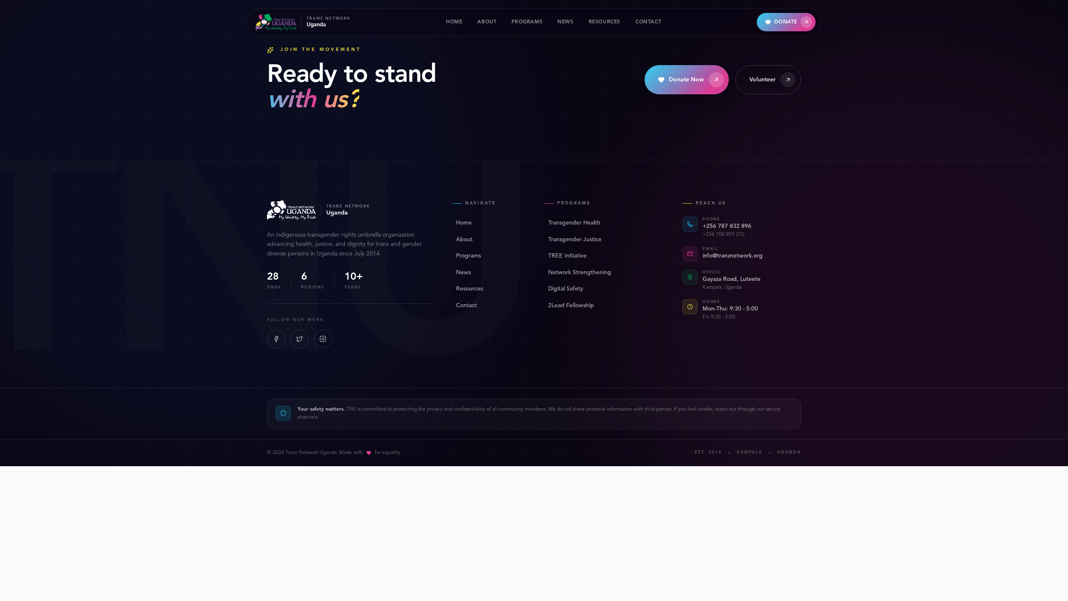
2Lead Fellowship (571, 305)
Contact (466, 305)
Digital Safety (565, 289)
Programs (468, 256)
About (464, 239)
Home (464, 223)
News (463, 272)
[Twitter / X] (299, 339)
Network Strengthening (579, 272)
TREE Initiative (567, 256)
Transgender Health (574, 223)
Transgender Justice (575, 239)
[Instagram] (323, 339)
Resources (469, 289)
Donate (785, 22)
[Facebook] (276, 339)
